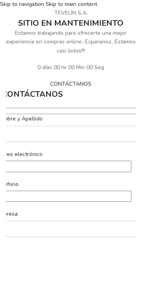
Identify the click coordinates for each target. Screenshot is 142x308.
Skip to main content (71, 4)
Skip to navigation (23, 4)
